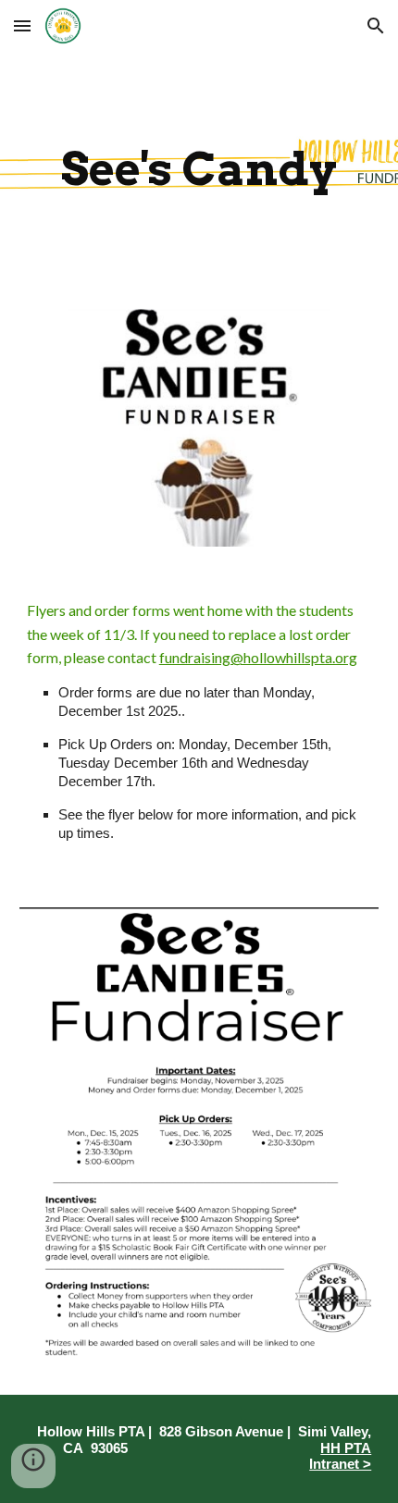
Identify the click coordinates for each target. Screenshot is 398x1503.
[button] (22, 25)
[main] (199, 169)
